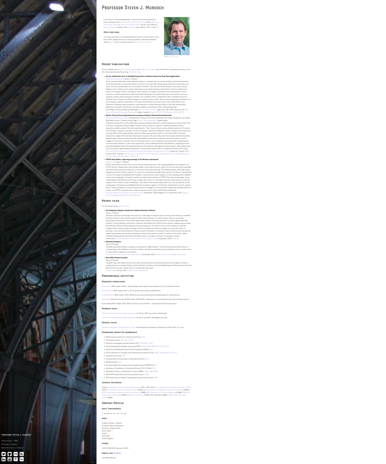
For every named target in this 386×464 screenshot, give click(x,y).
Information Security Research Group (133, 22)
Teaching (5, 444)
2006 (146, 371)
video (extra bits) (140, 270)
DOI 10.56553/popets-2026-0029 (169, 112)
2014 (123, 356)
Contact (20, 448)
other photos (175, 56)
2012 (120, 362)
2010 (141, 343)
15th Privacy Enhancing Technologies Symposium (119, 317)
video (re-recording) (169, 254)
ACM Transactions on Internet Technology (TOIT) (173, 387)
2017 (127, 340)
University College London (129, 25)
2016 (122, 340)
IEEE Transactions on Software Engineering (161, 392)
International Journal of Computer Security (123, 390)
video (130, 270)
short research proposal (142, 42)
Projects (14, 444)
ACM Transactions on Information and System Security (121, 392)
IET (151, 27)
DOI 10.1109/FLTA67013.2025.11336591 (121, 156)
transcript (181, 254)
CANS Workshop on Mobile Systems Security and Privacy (136, 238)
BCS (157, 27)
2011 (158, 346)
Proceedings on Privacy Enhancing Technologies (124, 387)
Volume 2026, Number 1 (148, 109)
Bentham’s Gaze (8, 448)
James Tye (170, 56)
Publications (7, 441)
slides (175, 238)
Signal (117, 453)
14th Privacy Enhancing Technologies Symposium (118, 313)
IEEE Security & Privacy (136, 395)
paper (153, 112)
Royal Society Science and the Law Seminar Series (123, 254)
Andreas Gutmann (108, 295)
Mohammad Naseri (122, 118)
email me (112, 42)
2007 (144, 346)
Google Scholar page (147, 69)
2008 (149, 346)
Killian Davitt (110, 79)
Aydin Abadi (110, 118)
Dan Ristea (120, 79)
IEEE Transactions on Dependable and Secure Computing (163, 390)
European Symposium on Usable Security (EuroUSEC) (124, 193)
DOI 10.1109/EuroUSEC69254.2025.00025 (122, 195)
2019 (143, 337)
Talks (16, 441)
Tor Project (131, 27)
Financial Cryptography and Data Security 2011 (118, 327)
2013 (147, 359)
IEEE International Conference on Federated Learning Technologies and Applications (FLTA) (138, 151)
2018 (131, 340)
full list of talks (123, 206)
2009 (153, 346)
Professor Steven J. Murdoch (16, 434)
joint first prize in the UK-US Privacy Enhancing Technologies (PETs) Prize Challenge (153, 154)
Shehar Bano (106, 299)
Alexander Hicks (107, 290)
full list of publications (127, 69)
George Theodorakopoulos (147, 120)
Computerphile (111, 270)
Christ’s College (109, 27)
